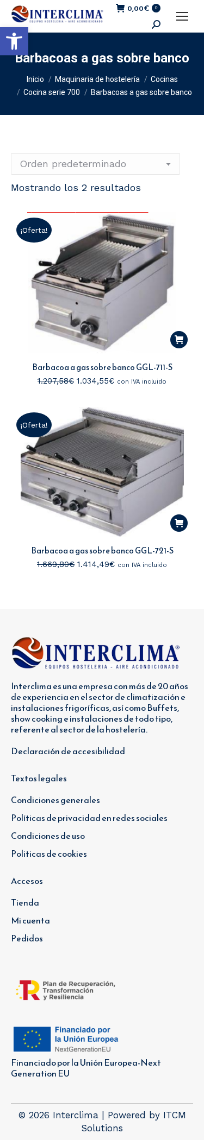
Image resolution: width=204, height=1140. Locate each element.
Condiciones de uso (48, 835)
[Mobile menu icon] (182, 16)
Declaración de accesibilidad (68, 750)
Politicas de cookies (49, 853)
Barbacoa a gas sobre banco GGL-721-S (102, 550)
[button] (14, 41)
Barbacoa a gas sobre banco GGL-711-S (102, 367)
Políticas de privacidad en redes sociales (89, 817)
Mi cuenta (30, 920)
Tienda (25, 902)
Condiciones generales (55, 799)
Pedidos (27, 938)
